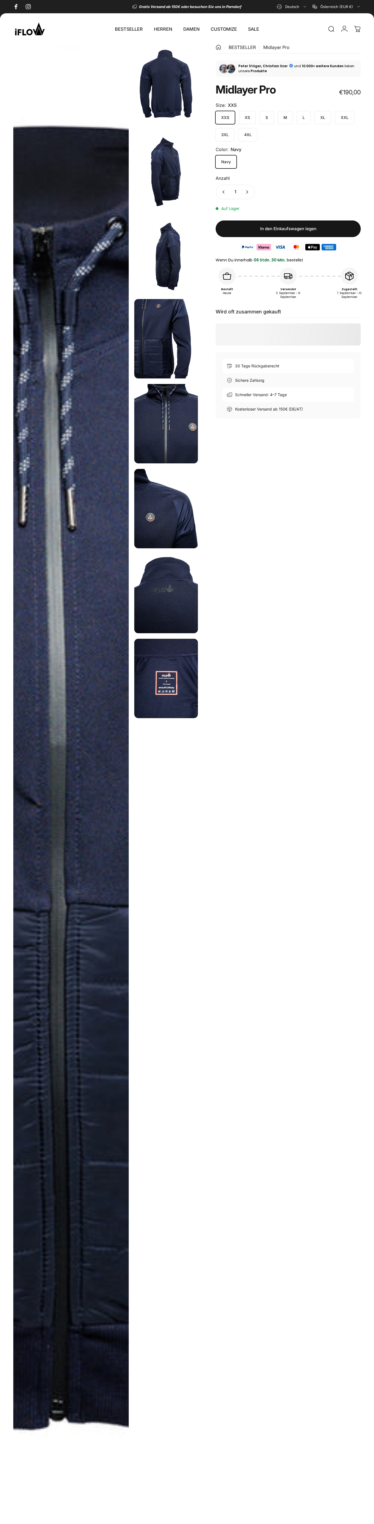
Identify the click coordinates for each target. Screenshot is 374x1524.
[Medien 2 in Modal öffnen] (166, 84)
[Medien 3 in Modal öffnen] (166, 169)
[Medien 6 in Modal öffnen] (166, 423)
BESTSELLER (242, 47)
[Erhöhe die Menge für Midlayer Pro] (248, 192)
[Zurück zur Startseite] (218, 47)
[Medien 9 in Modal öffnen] (166, 678)
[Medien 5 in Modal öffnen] (166, 338)
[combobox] (292, 6)
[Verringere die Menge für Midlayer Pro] (222, 192)
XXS (225, 117)
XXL (345, 117)
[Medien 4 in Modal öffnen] (166, 254)
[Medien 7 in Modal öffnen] (166, 508)
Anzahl (223, 178)
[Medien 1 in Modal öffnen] (71, 781)
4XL (248, 134)
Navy (226, 161)
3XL (225, 134)
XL (322, 117)
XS (247, 117)
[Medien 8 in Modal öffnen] (166, 593)
